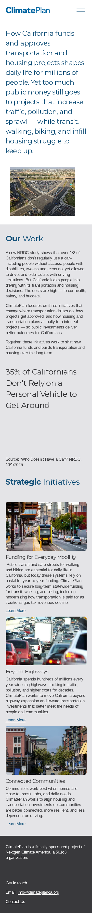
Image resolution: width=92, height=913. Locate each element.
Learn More (16, 610)
